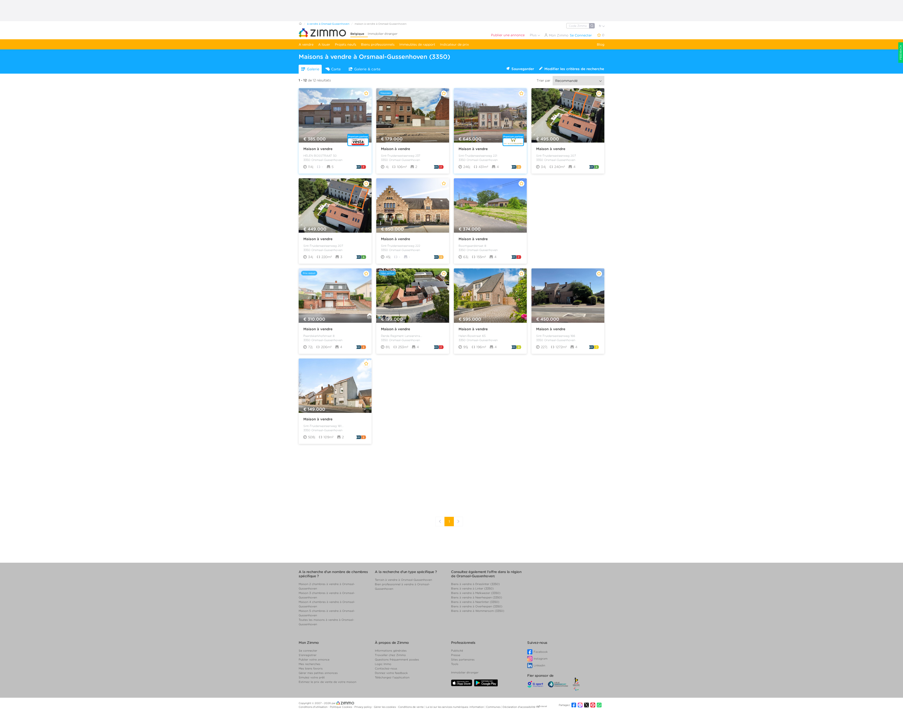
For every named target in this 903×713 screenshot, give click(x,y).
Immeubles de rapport (417, 44)
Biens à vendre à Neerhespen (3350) (476, 597)
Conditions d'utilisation (313, 707)
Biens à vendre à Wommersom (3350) (477, 611)
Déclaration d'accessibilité (519, 707)
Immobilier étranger (382, 34)
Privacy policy (363, 707)
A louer (324, 44)
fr (600, 26)
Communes (493, 707)
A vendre (306, 44)
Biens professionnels (378, 44)
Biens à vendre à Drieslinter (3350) (475, 584)
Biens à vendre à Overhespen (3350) (476, 606)
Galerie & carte (367, 69)
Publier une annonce (508, 35)
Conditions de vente (411, 707)
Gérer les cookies (385, 707)
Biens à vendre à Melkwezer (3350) (475, 593)
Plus (534, 35)
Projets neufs (345, 44)
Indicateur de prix (454, 44)
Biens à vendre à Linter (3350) (472, 588)
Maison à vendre (318, 149)
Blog (600, 44)
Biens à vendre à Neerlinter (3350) (475, 602)
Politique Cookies (341, 707)
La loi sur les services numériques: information (455, 707)
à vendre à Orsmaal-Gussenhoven (328, 23)
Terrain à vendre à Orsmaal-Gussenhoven (403, 580)
